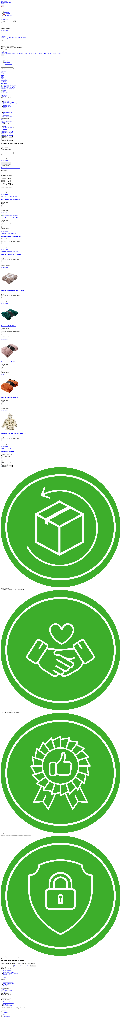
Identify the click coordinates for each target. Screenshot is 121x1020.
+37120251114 (4, 1)
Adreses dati (19, 37)
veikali (4, 107)
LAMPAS (13, 53)
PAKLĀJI (8, 53)
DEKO (17, 53)
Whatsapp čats (4, 122)
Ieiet (2, 30)
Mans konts (3, 36)
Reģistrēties (5, 30)
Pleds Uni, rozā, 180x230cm (9, 361)
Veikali (2, 3)
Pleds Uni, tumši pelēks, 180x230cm (11, 254)
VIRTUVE (32, 53)
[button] (1, 18)
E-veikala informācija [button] (5, 999)
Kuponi (24, 37)
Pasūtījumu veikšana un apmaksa (10, 103)
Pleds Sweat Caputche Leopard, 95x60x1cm (13, 433)
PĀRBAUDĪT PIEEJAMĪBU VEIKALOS (10, 168)
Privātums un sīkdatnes (8, 113)
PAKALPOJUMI (45, 53)
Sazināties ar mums (7, 116)
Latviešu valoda (8, 15)
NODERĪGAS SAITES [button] (6, 99)
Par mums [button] (3, 110)
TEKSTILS (22, 53)
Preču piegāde (6, 105)
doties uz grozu (4, 41)
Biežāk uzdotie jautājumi (8, 102)
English (7, 12)
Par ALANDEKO (7, 101)
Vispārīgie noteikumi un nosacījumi (21, 965)
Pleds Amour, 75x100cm (7, 451)
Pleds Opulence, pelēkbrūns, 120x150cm (12, 290)
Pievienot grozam (7, 164)
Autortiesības (6, 115)
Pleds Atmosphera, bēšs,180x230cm (11, 236)
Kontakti (2, 5)
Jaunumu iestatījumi (5, 38)
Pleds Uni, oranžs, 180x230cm (9, 397)
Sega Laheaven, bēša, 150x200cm (10, 199)
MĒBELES (3, 53)
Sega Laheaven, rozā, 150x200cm (10, 218)
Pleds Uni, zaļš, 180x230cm (8, 326)
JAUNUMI (52, 53)
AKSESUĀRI (38, 53)
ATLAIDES (58, 53)
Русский (7, 13)
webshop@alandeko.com (6, 2)
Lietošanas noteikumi (8, 112)
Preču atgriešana (7, 106)
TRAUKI (27, 53)
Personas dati (4, 37)
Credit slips (14, 37)
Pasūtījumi (9, 37)
